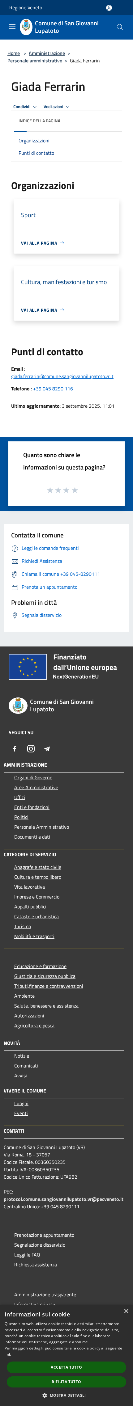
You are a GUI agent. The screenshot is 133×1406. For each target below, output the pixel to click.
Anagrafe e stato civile (37, 867)
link (8, 1354)
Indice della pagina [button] (39, 120)
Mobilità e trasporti (34, 936)
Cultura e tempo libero (37, 877)
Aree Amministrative (36, 787)
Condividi (22, 106)
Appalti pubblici (30, 906)
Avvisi (20, 1075)
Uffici (19, 797)
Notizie (21, 1055)
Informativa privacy (34, 1304)
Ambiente (24, 996)
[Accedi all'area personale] (109, 8)
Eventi (21, 1113)
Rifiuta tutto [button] (66, 1381)
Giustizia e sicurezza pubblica (44, 976)
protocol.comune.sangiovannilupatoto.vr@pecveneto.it (63, 1199)
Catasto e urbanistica (36, 916)
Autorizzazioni (29, 1015)
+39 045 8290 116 (53, 388)
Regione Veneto (25, 7)
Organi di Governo (33, 777)
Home (13, 53)
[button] (66, 1395)
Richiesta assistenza (35, 1264)
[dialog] (66, 1355)
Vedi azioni (54, 106)
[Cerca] (120, 27)
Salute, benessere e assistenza (46, 1005)
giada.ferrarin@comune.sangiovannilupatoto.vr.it (62, 376)
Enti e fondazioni (31, 807)
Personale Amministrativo (41, 827)
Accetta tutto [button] (66, 1367)
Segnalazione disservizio (39, 1244)
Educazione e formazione (40, 966)
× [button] (126, 1311)
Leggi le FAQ (27, 1254)
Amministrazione (47, 53)
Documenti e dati (32, 836)
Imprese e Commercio (36, 896)
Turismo (22, 926)
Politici (21, 817)
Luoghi (21, 1103)
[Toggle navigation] (12, 26)
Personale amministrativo (34, 60)
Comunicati (26, 1065)
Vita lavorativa (29, 886)
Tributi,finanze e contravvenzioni (48, 986)
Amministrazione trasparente (45, 1294)
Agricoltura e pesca (34, 1025)
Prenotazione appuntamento (44, 1235)
